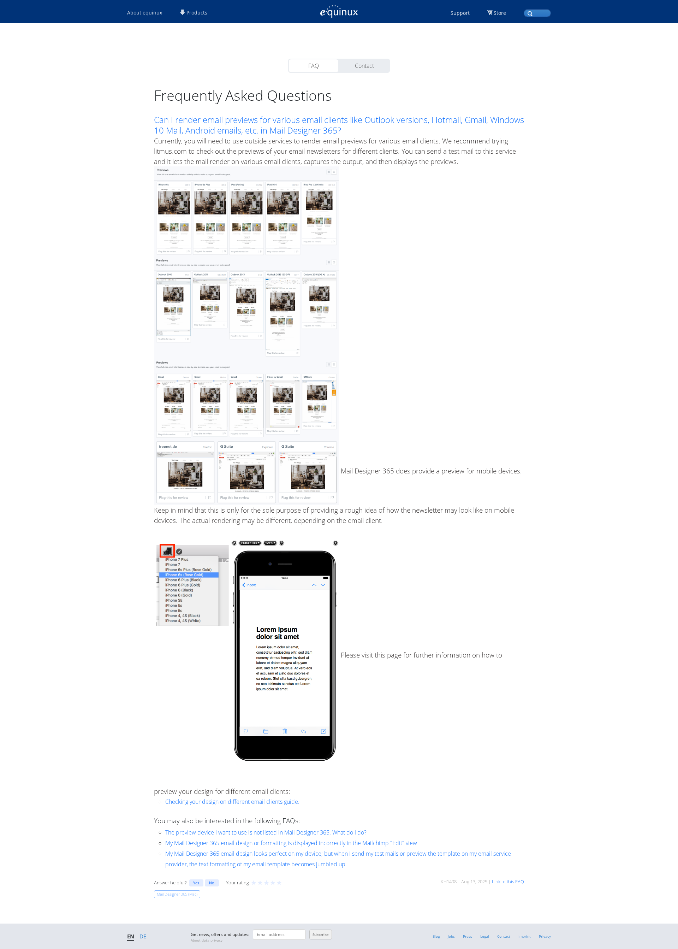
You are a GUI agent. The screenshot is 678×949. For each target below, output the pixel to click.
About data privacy (206, 940)
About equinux (144, 12)
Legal (484, 936)
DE (142, 936)
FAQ (313, 66)
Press (467, 936)
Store (500, 13)
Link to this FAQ (508, 881)
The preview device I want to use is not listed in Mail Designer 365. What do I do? (266, 832)
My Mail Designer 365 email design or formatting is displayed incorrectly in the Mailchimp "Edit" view (291, 843)
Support (460, 13)
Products (196, 12)
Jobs (451, 936)
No (211, 882)
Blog (436, 936)
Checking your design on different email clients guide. (232, 802)
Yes (196, 882)
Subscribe (321, 934)
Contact (364, 66)
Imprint (524, 936)
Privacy (545, 936)
